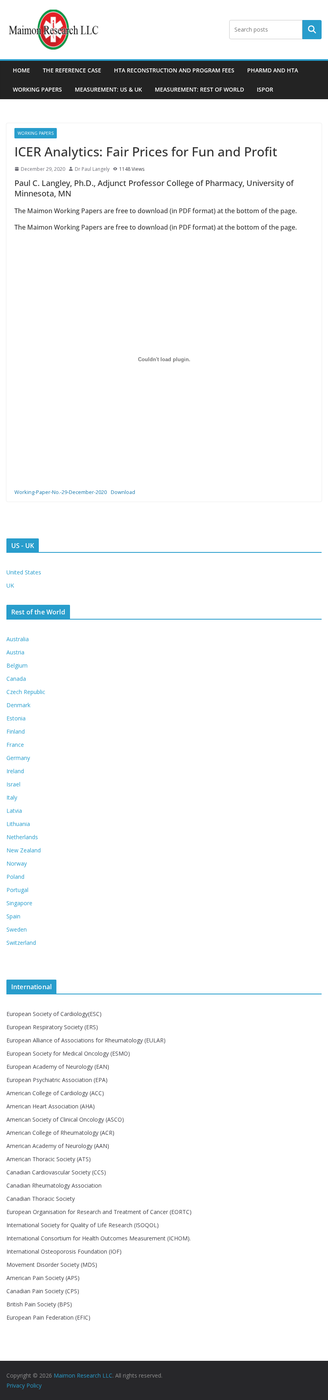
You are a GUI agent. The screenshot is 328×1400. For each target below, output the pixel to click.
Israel (13, 784)
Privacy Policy (24, 1385)
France (15, 744)
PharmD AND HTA (272, 70)
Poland (15, 876)
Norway (16, 863)
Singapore (19, 903)
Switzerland (21, 942)
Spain (13, 916)
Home (21, 70)
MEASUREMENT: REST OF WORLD (199, 89)
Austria (15, 652)
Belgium (17, 665)
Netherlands (22, 837)
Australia (17, 639)
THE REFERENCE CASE (72, 70)
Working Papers (37, 89)
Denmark (18, 705)
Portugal (17, 890)
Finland (15, 731)
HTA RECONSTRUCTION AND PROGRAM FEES (174, 70)
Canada (16, 678)
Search (312, 29)
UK (10, 585)
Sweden (16, 929)
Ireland (15, 771)
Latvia (14, 810)
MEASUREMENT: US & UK (108, 89)
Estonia (16, 718)
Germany (18, 758)
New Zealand (23, 850)
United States (23, 572)
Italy (11, 797)
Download (123, 492)
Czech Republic (25, 692)
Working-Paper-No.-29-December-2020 (60, 492)
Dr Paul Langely (92, 169)
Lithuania (18, 824)
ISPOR (265, 89)
